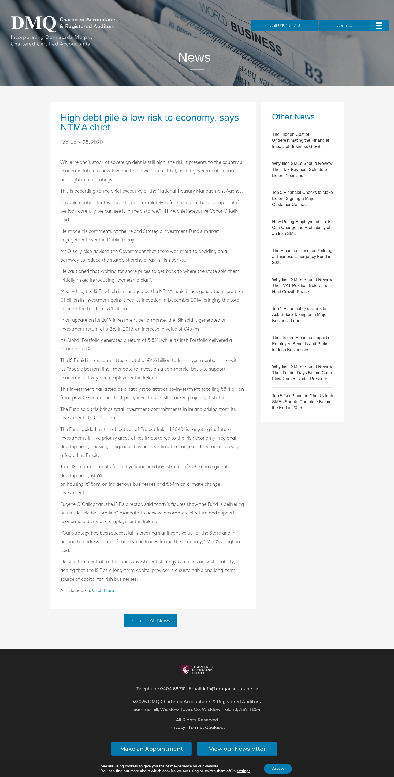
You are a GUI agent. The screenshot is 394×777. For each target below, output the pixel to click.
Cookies (214, 727)
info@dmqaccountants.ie (230, 689)
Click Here (103, 591)
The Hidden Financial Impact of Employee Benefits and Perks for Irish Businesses (302, 343)
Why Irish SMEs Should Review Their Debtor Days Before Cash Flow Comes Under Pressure (302, 372)
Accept (278, 768)
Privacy (177, 727)
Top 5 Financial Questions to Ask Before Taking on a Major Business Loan (300, 314)
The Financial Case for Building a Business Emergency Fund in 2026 (302, 256)
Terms (195, 727)
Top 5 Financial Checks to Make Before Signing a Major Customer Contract (302, 198)
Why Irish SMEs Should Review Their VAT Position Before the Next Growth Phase (302, 285)
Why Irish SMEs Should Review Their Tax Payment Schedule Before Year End (302, 169)
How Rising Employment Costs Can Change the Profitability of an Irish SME (301, 227)
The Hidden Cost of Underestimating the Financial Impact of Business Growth (300, 140)
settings (243, 771)
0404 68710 (173, 689)
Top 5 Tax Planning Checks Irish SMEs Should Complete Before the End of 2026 (302, 402)
